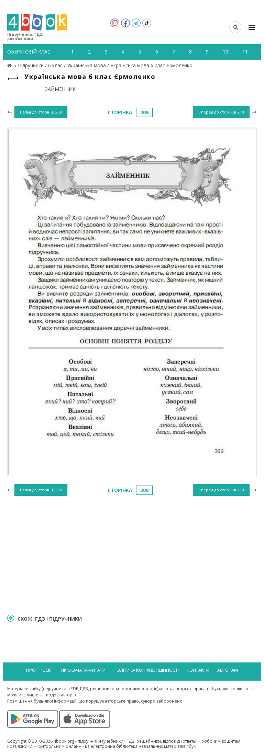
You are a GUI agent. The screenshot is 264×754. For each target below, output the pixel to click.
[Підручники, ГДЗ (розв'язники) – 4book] (10, 65)
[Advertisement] (132, 554)
